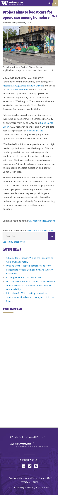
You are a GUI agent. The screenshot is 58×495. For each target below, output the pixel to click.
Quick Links (54, 3)
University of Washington (29, 437)
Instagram (37, 466)
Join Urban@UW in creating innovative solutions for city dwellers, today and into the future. (30, 297)
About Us (30, 477)
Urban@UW (12, 3)
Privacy (24, 481)
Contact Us (44, 477)
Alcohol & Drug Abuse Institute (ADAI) (23, 85)
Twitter (31, 466)
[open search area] (48, 3)
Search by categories (14, 241)
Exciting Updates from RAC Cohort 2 (25, 277)
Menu (54, 16)
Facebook (24, 466)
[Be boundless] (29, 445)
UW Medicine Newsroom (41, 220)
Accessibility (15, 477)
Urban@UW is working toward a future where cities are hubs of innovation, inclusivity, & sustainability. (30, 285)
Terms (34, 481)
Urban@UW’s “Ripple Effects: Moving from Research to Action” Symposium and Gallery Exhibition (29, 269)
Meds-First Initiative (17, 89)
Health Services (35, 130)
